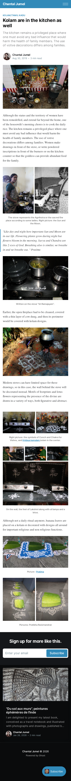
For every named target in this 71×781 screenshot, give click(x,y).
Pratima (40, 571)
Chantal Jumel (14, 4)
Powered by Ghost (35, 755)
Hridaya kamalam (31, 440)
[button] (65, 4)
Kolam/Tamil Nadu (14, 15)
